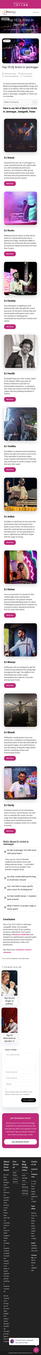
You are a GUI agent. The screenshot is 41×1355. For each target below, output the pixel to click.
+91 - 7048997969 (34, 1267)
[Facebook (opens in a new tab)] (17, 5)
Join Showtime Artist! (20, 1142)
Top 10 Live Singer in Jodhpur (9, 1001)
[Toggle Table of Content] (33, 102)
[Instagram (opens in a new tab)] (22, 5)
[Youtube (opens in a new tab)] (26, 5)
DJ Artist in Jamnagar (11, 958)
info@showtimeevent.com (34, 1248)
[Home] (4, 29)
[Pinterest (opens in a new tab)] (19, 5)
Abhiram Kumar (10, 74)
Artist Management (12, 76)
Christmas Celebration (21, 934)
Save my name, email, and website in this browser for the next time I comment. (18, 1093)
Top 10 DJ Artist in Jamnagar (29, 29)
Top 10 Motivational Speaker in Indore (9, 1038)
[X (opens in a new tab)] (14, 5)
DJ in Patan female (23, 958)
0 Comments (27, 76)
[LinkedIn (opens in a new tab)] (24, 5)
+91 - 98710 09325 (34, 1260)
